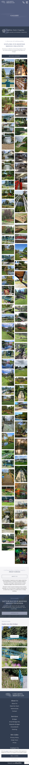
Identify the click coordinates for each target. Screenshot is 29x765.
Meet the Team (14, 706)
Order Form (14, 740)
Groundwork (14, 727)
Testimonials (14, 708)
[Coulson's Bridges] (10, 2)
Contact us (14, 613)
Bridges (14, 719)
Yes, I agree (14, 756)
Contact (14, 711)
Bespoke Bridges (14, 724)
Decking (14, 729)
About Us (14, 703)
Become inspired (14, 56)
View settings (14, 758)
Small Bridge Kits (14, 722)
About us (14, 576)
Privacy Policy (14, 737)
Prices (14, 742)
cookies (6, 751)
